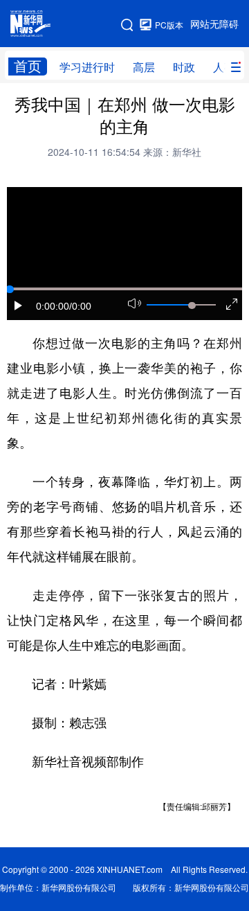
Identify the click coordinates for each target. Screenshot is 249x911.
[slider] (191, 305)
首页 (28, 66)
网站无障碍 (214, 24)
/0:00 (80, 306)
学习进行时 (87, 67)
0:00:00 (52, 306)
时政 (184, 67)
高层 (144, 67)
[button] (19, 305)
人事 (224, 67)
